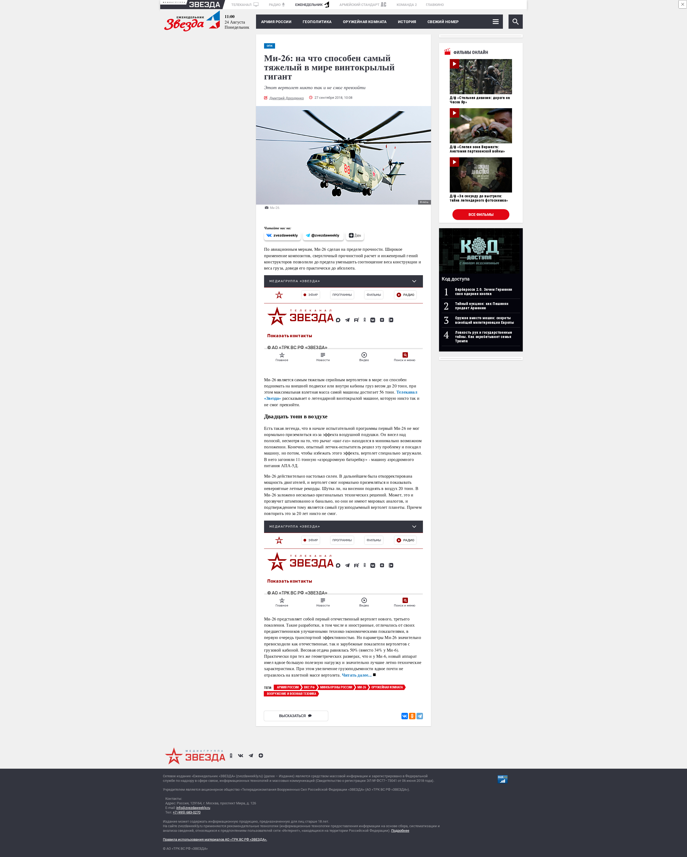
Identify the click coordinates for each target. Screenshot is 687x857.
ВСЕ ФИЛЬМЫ (481, 214)
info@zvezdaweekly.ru (193, 808)
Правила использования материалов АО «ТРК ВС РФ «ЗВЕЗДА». (215, 839)
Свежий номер (443, 22)
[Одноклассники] (412, 716)
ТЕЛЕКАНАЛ (241, 5)
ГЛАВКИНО (435, 5)
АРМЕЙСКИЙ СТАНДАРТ (359, 5)
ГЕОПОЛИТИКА (317, 22)
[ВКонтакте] (404, 716)
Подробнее (400, 831)
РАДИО (275, 5)
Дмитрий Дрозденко (286, 98)
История (407, 22)
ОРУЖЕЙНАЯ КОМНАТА (365, 22)
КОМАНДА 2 (407, 5)
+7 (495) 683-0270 (186, 812)
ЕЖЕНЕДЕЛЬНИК (309, 5)
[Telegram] (419, 716)
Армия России (276, 22)
